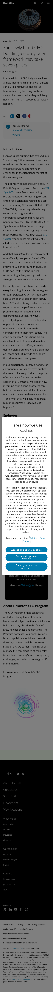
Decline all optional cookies (26, 557)
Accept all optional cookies (26, 549)
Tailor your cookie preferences (26, 567)
